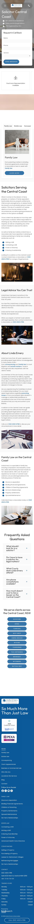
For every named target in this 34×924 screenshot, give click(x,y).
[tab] (8, 126)
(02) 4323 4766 (18, 322)
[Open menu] (5, 5)
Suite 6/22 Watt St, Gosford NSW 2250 (14, 876)
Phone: (6, 45)
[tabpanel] (17, 152)
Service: (6, 53)
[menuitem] (17, 749)
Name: (6, 38)
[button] (17, 548)
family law (8, 168)
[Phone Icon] (29, 6)
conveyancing (10, 364)
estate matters (16, 366)
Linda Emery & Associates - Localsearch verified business (9, 725)
